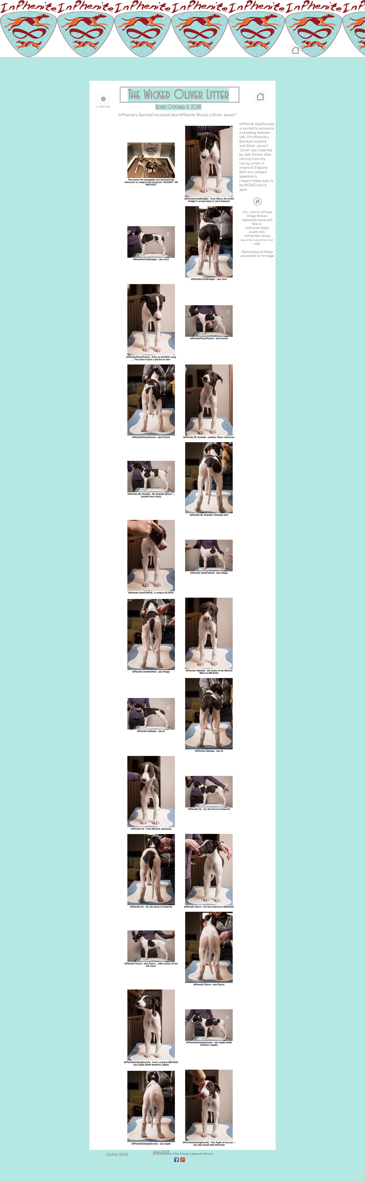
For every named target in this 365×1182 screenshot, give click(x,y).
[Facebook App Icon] (176, 1159)
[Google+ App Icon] (182, 1159)
